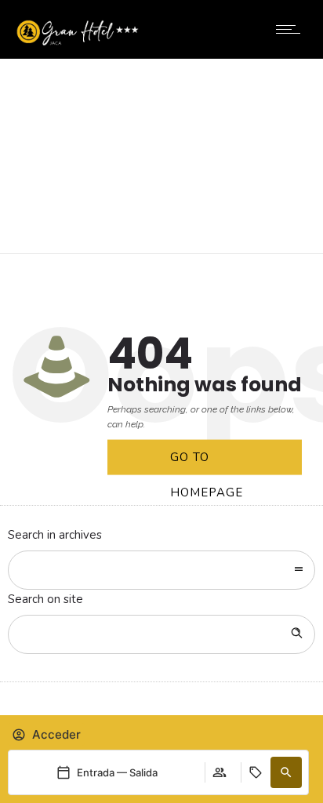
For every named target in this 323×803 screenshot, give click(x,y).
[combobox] (161, 570)
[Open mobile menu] (291, 29)
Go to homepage (206, 462)
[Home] (78, 42)
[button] (286, 772)
